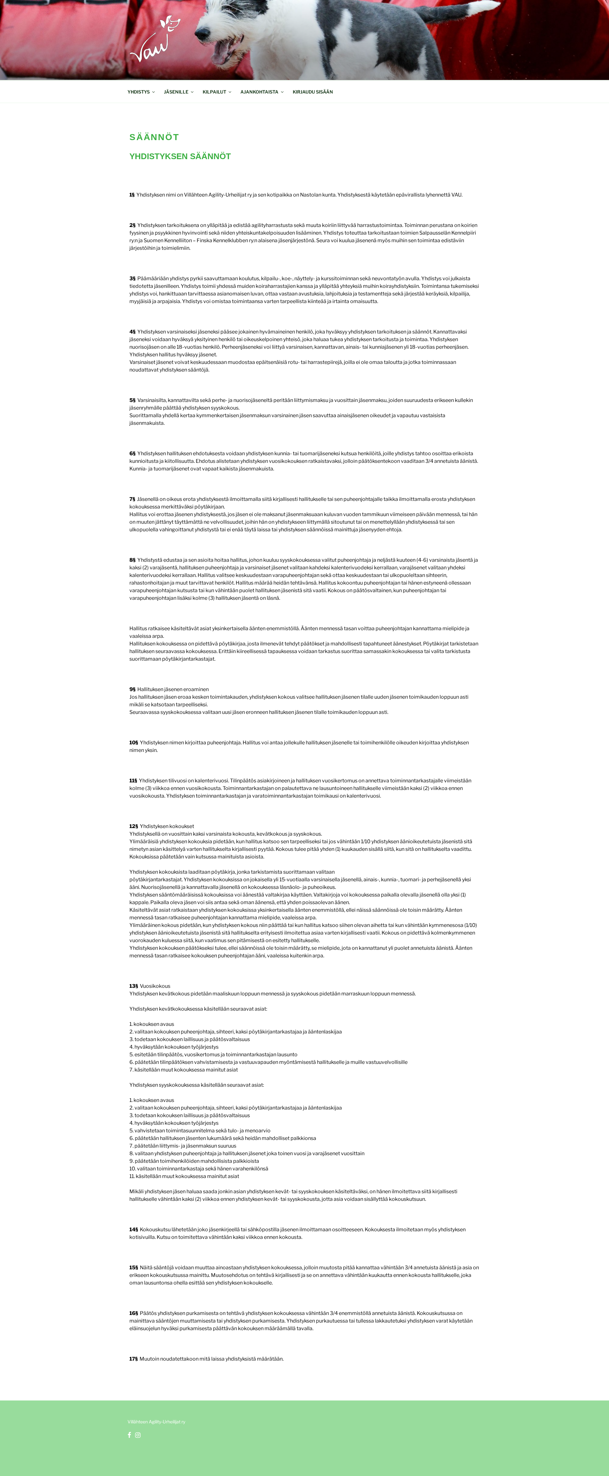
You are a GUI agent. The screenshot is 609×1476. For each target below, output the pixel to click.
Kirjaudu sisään (313, 91)
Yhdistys (139, 91)
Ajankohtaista (259, 91)
